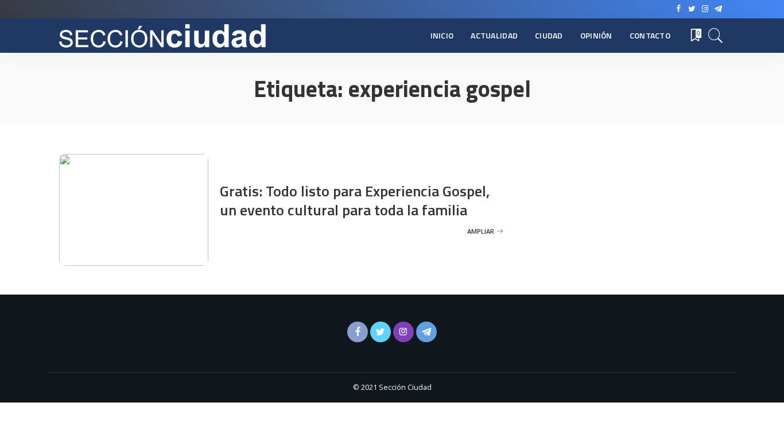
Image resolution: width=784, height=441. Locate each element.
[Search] (716, 35)
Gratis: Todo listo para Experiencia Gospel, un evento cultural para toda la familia (355, 200)
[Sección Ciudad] (162, 36)
